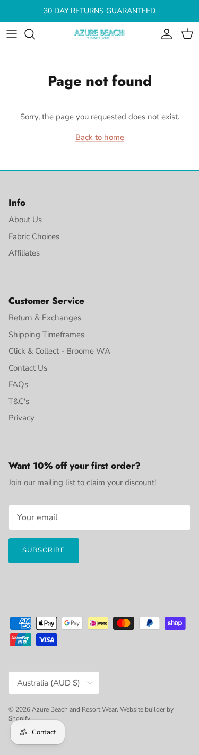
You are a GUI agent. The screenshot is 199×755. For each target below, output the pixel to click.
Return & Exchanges (44, 317)
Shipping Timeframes (46, 334)
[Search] (35, 34)
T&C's (18, 401)
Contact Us (27, 368)
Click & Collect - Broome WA (59, 351)
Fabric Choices (33, 236)
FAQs (18, 384)
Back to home (99, 137)
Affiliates (24, 253)
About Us (25, 219)
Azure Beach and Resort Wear (74, 709)
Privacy (21, 417)
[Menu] (11, 34)
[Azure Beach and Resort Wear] (99, 34)
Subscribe (43, 550)
